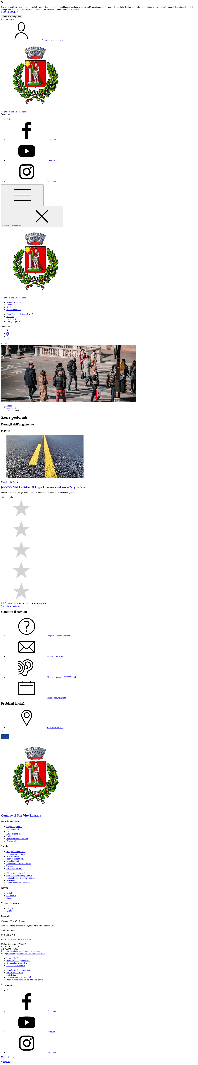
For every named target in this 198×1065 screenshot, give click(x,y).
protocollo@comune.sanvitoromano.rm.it (24, 951)
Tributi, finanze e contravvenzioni (20, 878)
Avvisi (9, 898)
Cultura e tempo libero (15, 854)
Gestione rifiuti (12, 319)
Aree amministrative (15, 829)
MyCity (6, 1061)
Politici (9, 836)
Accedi (4, 343)
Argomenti (11, 408)
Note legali (11, 975)
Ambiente (10, 880)
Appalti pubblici (13, 861)
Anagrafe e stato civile (15, 851)
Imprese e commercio (15, 859)
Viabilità (10, 316)
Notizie (9, 893)
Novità (4, 482)
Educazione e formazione (17, 873)
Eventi (9, 911)
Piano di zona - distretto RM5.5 (19, 314)
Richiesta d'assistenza (15, 965)
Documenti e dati (13, 841)
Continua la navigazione (11, 17)
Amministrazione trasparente (18, 970)
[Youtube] (7, 333)
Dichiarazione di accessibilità (18, 977)
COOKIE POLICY (9, 12)
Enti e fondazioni (13, 834)
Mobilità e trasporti (14, 868)
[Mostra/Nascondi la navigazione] (22, 195)
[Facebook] (7, 331)
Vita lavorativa (12, 856)
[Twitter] (7, 336)
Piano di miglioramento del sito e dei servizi (25, 980)
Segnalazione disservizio (16, 963)
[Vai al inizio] (2, 732)
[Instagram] (7, 339)
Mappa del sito (7, 1057)
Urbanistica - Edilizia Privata (18, 863)
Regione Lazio (7, 19)
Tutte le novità (7, 497)
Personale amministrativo (17, 838)
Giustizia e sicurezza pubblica (19, 875)
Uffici (8, 831)
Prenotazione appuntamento (18, 961)
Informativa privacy (14, 972)
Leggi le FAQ (12, 958)
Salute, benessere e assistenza (18, 883)
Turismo (9, 866)
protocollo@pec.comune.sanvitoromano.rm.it (25, 954)
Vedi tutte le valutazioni (11, 606)
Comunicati (11, 895)
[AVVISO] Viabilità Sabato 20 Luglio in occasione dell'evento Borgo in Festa (43, 487)
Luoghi (9, 908)
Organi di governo (14, 826)
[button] (13, 302)
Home (9, 406)
